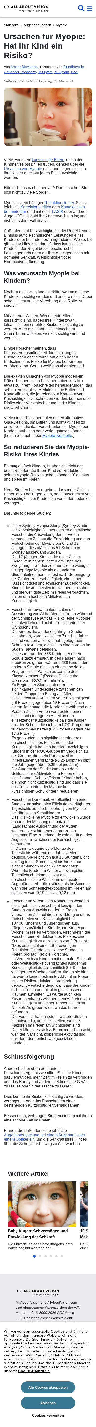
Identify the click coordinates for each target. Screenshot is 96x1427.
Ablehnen (48, 1403)
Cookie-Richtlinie (34, 1371)
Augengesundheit (37, 25)
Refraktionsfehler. (59, 203)
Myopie (61, 25)
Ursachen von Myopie (23, 169)
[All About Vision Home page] (26, 8)
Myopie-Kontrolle (57, 435)
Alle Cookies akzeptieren (48, 1387)
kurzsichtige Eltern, (48, 160)
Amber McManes (24, 66)
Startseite (11, 25)
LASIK (57, 211)
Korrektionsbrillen (35, 207)
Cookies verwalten (48, 1415)
